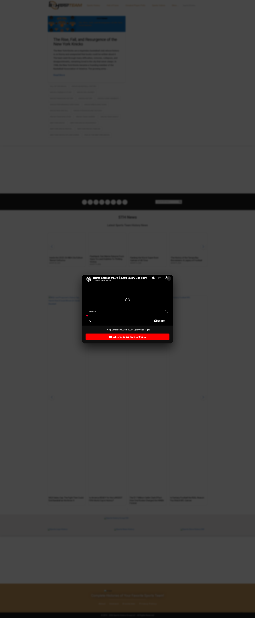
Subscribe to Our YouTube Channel (129, 337)
